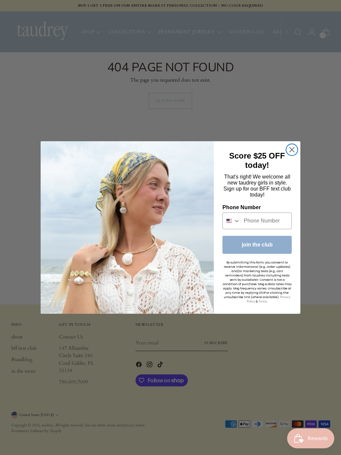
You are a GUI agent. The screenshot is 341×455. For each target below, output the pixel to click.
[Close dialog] (292, 150)
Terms (262, 301)
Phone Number (241, 207)
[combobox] (231, 221)
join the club (257, 244)
